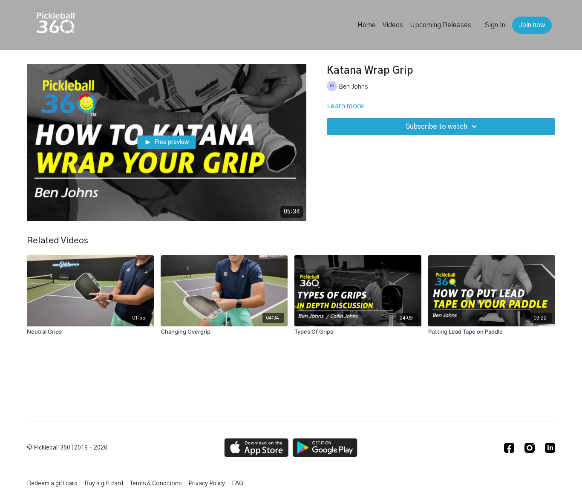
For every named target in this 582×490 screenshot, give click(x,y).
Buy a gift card (103, 484)
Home (366, 25)
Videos (393, 25)
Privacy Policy (206, 484)
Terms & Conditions (156, 484)
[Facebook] (509, 448)
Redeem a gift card (52, 484)
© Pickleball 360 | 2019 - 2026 (67, 448)
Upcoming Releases (440, 25)
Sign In (495, 25)
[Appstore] (256, 447)
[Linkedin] (550, 448)
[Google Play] (325, 447)
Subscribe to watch (436, 126)
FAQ (237, 484)
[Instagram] (529, 448)
